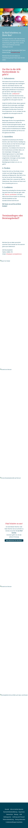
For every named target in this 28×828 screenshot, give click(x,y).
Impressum (22, 812)
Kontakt (7, 809)
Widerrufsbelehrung (8, 819)
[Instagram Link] (15, 826)
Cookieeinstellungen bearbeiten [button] (14, 822)
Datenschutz (9, 814)
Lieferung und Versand (18, 817)
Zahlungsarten (7, 817)
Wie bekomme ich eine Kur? (14, 540)
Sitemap (16, 814)
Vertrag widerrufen (20, 819)
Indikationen (15, 93)
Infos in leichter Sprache (16, 809)
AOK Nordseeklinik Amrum (12, 4)
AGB (20, 814)
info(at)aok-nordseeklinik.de (14, 254)
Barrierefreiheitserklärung (10, 812)
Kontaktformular (15, 52)
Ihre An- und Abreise (10, 194)
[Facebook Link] (13, 826)
